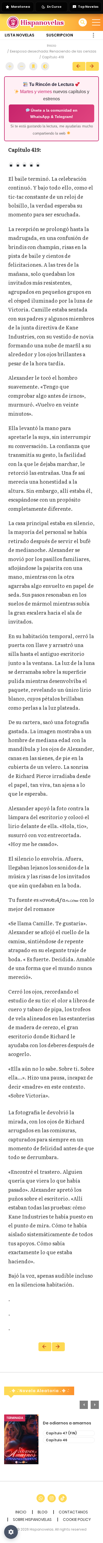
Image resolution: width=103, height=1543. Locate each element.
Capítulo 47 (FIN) (61, 1433)
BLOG (43, 1512)
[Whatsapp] (41, 1498)
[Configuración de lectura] (11, 1532)
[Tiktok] (63, 1498)
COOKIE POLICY (77, 1519)
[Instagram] (52, 1498)
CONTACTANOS (73, 1512)
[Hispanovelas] (36, 22)
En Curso (54, 6)
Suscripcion (59, 35)
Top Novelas (88, 6)
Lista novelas (19, 35)
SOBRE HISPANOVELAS (32, 1519)
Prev (79, 66)
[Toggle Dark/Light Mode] (45, 66)
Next (92, 66)
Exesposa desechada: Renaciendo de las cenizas (53, 51)
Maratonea (20, 6)
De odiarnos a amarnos (67, 1423)
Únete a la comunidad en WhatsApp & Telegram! (53, 113)
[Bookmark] (33, 66)
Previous (84, 1405)
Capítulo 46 (56, 1440)
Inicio (51, 45)
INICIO (20, 1512)
